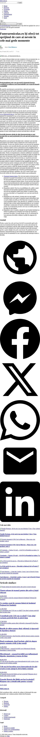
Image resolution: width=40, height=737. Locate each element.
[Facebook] (20, 358)
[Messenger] (20, 318)
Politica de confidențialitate (12, 729)
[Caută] (1, 21)
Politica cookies (8, 731)
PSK (8, 736)
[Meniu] (4, 22)
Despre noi (7, 714)
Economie (7, 9)
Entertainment (8, 14)
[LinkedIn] (20, 521)
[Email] (20, 480)
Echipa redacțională (9, 717)
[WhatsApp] (20, 440)
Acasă (2, 25)
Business (6, 7)
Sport (5, 18)
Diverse (6, 701)
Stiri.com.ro (4, 689)
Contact (6, 715)
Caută (19, 2)
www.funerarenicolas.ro (7, 114)
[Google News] (20, 277)
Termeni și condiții (9, 728)
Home (5, 6)
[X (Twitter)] (20, 399)
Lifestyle (6, 13)
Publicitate (7, 25)
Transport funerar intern (11, 176)
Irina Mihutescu (12, 47)
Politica (6, 11)
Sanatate (6, 16)
